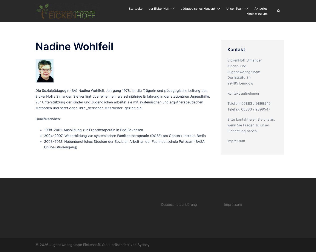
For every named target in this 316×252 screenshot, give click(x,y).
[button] (279, 11)
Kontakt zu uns (257, 13)
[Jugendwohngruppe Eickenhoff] (67, 11)
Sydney (144, 245)
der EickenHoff (159, 8)
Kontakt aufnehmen (243, 93)
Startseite (136, 8)
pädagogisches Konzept (198, 8)
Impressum (236, 141)
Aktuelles (261, 8)
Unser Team (234, 8)
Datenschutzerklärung (179, 204)
